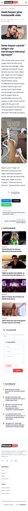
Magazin (12, 8)
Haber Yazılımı (8, 504)
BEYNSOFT (23, 504)
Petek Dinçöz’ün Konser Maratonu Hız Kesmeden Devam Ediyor (15, 391)
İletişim (3, 476)
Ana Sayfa (4, 8)
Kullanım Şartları (6, 490)
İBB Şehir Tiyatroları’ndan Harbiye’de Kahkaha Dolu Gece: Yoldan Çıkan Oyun (15, 398)
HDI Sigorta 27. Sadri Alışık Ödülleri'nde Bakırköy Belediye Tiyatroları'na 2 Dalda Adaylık (15, 425)
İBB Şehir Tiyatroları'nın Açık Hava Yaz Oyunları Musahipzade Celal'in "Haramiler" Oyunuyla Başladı (14, 407)
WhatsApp (7, 204)
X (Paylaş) (16, 200)
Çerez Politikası (5, 493)
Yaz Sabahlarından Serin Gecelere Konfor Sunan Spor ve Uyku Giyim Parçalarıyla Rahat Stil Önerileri (15, 416)
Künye (3, 470)
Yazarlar (3, 473)
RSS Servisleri (4, 479)
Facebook (6, 200)
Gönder (17, 370)
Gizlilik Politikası (5, 488)
